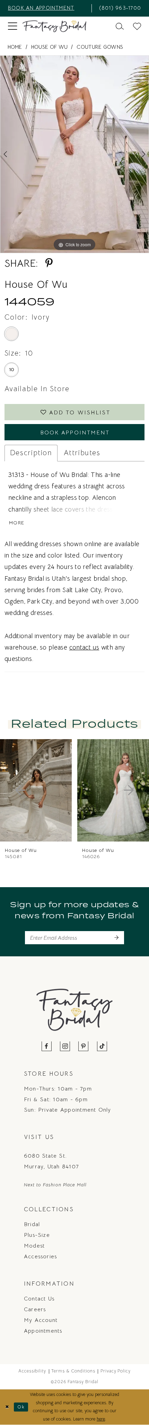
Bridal (32, 1224)
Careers (35, 1309)
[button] (12, 26)
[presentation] (57, 790)
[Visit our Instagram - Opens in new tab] (65, 1046)
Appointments (43, 1330)
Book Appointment (75, 432)
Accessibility (32, 1371)
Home (15, 47)
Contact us (39, 1298)
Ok (21, 1407)
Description (31, 452)
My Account (41, 1320)
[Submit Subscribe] (116, 938)
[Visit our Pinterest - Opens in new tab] (83, 1046)
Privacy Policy (115, 1371)
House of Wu (49, 47)
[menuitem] (47, 8)
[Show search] (120, 26)
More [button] (16, 523)
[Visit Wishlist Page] (137, 26)
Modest (34, 1245)
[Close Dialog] (6, 1407)
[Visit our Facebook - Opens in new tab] (47, 1046)
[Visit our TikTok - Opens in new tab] (102, 1046)
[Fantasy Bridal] (55, 26)
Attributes (82, 452)
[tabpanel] (74, 154)
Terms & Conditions (73, 1371)
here (101, 1419)
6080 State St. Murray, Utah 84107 (51, 1161)
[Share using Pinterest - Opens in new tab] (49, 263)
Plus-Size (37, 1235)
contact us (84, 647)
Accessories (40, 1256)
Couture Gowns (100, 47)
